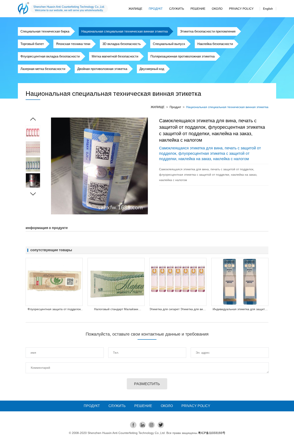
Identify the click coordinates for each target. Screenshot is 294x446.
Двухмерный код (151, 69)
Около (217, 8)
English (268, 8)
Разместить (147, 384)
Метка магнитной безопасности (115, 56)
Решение (197, 8)
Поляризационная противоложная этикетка (182, 56)
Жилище (135, 8)
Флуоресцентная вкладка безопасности (50, 56)
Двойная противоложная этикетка (102, 69)
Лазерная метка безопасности (42, 69)
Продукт (156, 8)
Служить (176, 8)
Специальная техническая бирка (44, 31)
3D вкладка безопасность (121, 44)
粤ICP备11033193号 (211, 433)
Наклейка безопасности (215, 44)
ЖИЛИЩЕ (157, 107)
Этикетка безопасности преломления (207, 31)
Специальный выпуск (169, 44)
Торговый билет (32, 44)
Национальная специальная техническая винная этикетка (124, 31)
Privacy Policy (241, 8)
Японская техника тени (73, 44)
